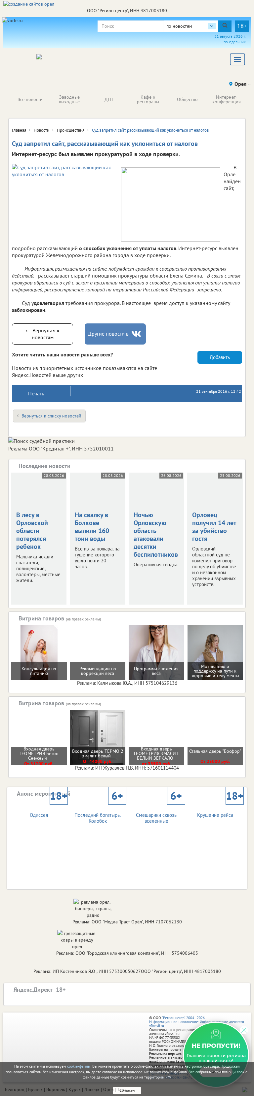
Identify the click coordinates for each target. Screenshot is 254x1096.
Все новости (30, 99)
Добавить (220, 357)
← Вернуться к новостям (43, 334)
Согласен (127, 1090)
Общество (187, 99)
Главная (19, 130)
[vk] (137, 333)
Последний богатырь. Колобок (98, 812)
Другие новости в (108, 333)
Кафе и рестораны (148, 99)
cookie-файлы (79, 1066)
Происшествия (70, 130)
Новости (41, 130)
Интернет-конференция (226, 99)
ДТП (109, 99)
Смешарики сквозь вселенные (159, 812)
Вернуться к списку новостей (51, 416)
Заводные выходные (69, 99)
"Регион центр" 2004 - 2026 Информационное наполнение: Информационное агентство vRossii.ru (196, 1021)
